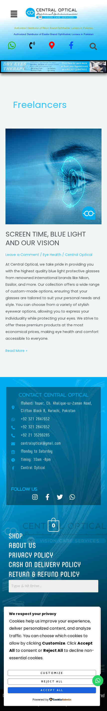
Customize (52, 673)
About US (22, 546)
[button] (13, 14)
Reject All (52, 681)
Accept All (52, 690)
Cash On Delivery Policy (45, 565)
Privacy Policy (31, 555)
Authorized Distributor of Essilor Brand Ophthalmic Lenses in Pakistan (54, 34)
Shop (16, 536)
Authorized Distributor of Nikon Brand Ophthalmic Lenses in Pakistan (53, 28)
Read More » (16, 350)
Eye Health (52, 254)
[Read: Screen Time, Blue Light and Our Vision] (53, 176)
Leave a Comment (22, 254)
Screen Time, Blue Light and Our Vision (45, 238)
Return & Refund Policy (44, 574)
